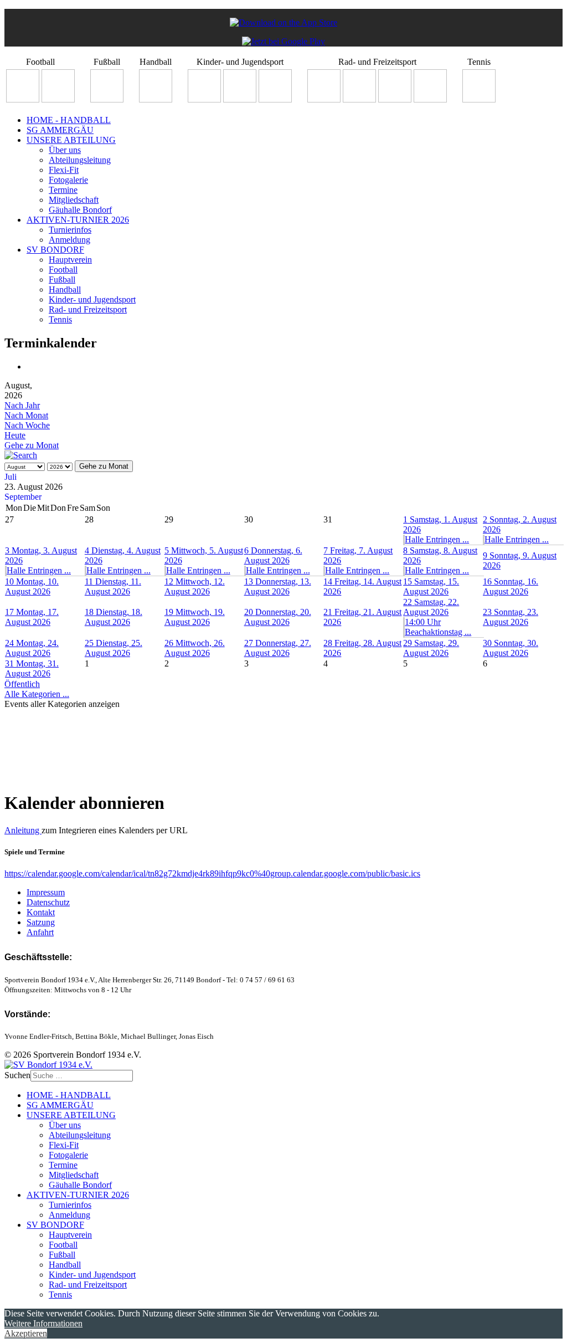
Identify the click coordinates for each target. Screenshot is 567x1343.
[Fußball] (106, 99)
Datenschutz (48, 902)
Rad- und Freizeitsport (88, 309)
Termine (63, 189)
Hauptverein (70, 259)
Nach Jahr (22, 405)
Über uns (65, 150)
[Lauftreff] (359, 99)
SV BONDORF (55, 249)
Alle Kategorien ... (36, 694)
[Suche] (20, 455)
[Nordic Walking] (394, 99)
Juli (10, 476)
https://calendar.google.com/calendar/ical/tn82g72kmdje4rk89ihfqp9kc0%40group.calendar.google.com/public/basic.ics (212, 873)
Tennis (60, 319)
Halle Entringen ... (437, 539)
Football (63, 269)
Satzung (41, 922)
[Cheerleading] (58, 99)
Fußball (62, 279)
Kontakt (41, 912)
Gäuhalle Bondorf (80, 209)
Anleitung (23, 830)
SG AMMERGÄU (60, 130)
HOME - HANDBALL (69, 120)
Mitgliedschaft (74, 199)
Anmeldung (69, 239)
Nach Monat (26, 415)
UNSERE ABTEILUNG (71, 140)
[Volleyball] (430, 99)
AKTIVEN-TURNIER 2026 (78, 219)
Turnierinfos (70, 229)
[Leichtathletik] (275, 99)
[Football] (22, 99)
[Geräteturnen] (239, 99)
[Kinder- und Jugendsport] (204, 99)
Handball (65, 289)
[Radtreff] (324, 99)
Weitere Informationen (43, 1323)
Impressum (46, 892)
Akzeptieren (25, 1333)
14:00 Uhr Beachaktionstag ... (438, 627)
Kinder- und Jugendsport (92, 299)
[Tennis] (479, 99)
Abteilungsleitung (80, 160)
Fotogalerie (68, 179)
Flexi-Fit (64, 170)
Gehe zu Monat (31, 445)
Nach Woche (27, 425)
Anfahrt (40, 932)
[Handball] (155, 99)
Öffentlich (22, 684)
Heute (14, 435)
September (23, 496)
